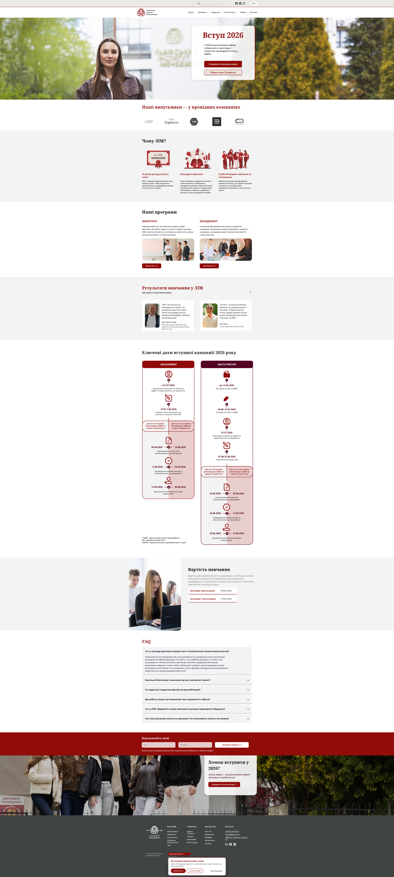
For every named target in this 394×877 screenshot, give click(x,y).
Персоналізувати (216, 871)
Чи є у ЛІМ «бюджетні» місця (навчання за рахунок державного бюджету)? (185, 708)
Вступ (190, 12)
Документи (209, 834)
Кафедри (208, 837)
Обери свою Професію (223, 72)
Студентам (215, 12)
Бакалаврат (191, 839)
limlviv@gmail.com (232, 834)
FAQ (168, 845)
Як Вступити (172, 837)
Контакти (253, 12)
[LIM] (147, 12)
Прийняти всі (178, 871)
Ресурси (190, 836)
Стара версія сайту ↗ (176, 854)
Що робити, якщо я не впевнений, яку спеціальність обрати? (177, 699)
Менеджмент (172, 832)
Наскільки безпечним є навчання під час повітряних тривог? (177, 680)
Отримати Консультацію (173, 841)
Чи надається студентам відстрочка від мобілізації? (172, 689)
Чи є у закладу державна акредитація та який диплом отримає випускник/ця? (187, 651)
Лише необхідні (195, 871)
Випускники (210, 840)
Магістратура (192, 842)
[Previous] (245, 291)
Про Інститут (229, 12)
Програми (202, 12)
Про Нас (208, 832)
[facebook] (236, 3)
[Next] (250, 291)
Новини (243, 12)
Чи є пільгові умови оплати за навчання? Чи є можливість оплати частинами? (187, 718)
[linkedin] (240, 3)
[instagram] (244, 3)
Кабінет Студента (190, 832)
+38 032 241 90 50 (232, 832)
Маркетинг (171, 834)
